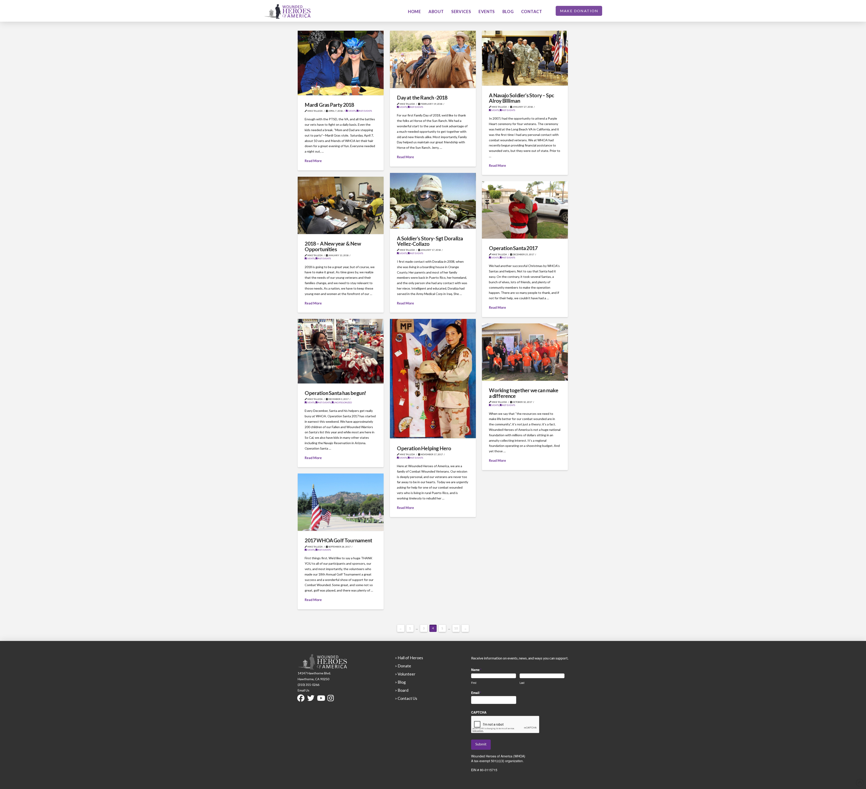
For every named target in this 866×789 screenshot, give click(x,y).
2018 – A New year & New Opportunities (333, 246)
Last (522, 682)
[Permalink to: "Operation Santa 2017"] (525, 210)
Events (351, 110)
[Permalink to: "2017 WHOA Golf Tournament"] (341, 502)
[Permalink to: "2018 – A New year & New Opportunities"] (341, 205)
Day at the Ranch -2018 (422, 97)
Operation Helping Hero (424, 448)
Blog (401, 682)
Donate (404, 665)
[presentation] (505, 724)
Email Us (303, 690)
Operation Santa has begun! (335, 393)
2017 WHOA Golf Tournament (338, 540)
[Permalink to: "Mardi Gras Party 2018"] (341, 63)
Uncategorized (342, 402)
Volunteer (406, 673)
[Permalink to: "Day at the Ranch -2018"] (433, 59)
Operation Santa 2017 (513, 248)
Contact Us (407, 698)
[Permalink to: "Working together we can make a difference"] (525, 352)
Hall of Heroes (410, 657)
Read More (313, 161)
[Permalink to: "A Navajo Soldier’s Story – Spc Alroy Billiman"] (525, 58)
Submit (480, 744)
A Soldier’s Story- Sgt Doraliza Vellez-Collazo (430, 241)
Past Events (365, 110)
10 (456, 628)
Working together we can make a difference (523, 393)
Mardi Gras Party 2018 (329, 105)
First (473, 682)
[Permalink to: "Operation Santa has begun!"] (341, 351)
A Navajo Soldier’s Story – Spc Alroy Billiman (521, 98)
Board (402, 690)
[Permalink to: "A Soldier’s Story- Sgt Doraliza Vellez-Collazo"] (433, 201)
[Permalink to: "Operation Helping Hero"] (433, 379)
